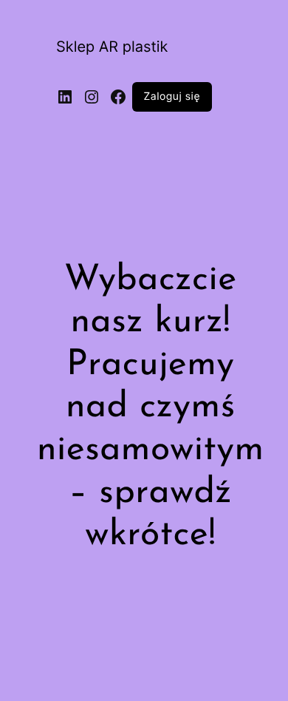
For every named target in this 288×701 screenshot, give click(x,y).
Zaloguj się (172, 97)
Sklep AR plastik (112, 46)
